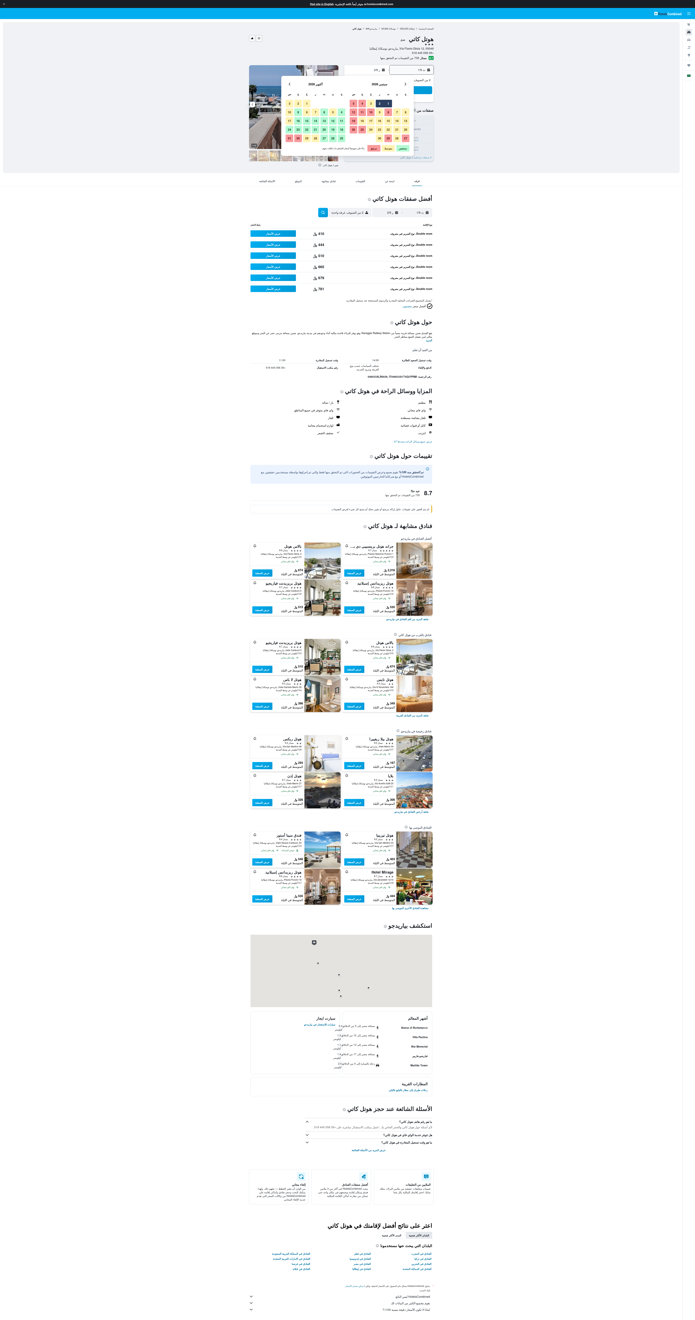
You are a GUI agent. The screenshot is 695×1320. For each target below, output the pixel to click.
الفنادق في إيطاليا (361, 1269)
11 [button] (362, 112)
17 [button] (370, 121)
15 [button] (388, 121)
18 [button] (362, 121)
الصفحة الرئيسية (426, 28)
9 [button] (379, 112)
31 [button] (289, 138)
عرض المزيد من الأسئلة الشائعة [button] (369, 1150)
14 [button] (397, 121)
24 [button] (370, 129)
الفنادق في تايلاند (301, 1269)
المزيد (429, 340)
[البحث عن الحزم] (689, 47)
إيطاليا (411, 28)
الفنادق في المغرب (421, 1253)
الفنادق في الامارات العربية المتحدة (291, 1258)
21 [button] (397, 129)
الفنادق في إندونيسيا (360, 1258)
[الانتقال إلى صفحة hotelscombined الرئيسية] (668, 13)
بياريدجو (373, 28)
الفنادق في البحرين (421, 1264)
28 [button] (397, 138)
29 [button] (388, 138)
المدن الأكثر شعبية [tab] (391, 1235)
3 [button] (371, 103)
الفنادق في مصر (362, 1264)
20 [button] (405, 129)
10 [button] (370, 112)
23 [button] (379, 129)
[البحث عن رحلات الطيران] (689, 24)
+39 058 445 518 (423, 53)
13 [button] (405, 121)
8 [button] (388, 112)
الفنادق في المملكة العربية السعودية (291, 1253)
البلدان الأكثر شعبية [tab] (419, 1235)
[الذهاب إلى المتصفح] (689, 55)
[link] (407, 619)
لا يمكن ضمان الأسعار (355, 1285)
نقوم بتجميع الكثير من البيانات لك (410, 1303)
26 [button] (353, 129)
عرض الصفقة (354, 573)
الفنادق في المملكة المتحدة (417, 1269)
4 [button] (362, 103)
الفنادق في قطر (362, 1253)
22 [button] (388, 129)
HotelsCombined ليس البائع (413, 1296)
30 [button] (379, 138)
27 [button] (405, 138)
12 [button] (353, 112)
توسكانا (392, 28)
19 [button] (353, 121)
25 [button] (362, 129)
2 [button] (379, 103)
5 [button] (353, 103)
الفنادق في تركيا (422, 1258)
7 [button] (397, 112)
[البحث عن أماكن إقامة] (689, 32)
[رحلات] (689, 65)
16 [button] (379, 121)
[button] (4, 4)
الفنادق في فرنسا (301, 1264)
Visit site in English (322, 4)
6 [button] (406, 112)
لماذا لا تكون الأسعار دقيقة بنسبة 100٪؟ (406, 1310)
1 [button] (388, 103)
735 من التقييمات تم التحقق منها (399, 58)
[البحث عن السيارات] (689, 39)
